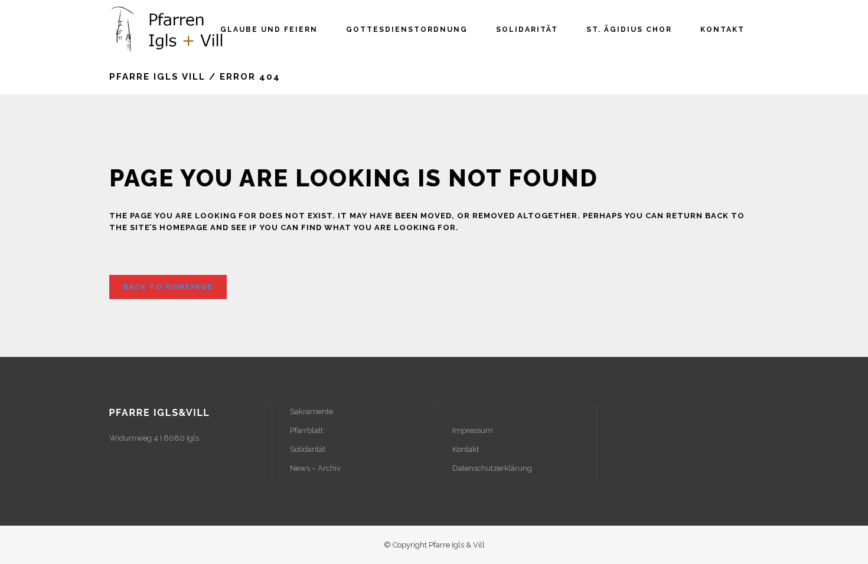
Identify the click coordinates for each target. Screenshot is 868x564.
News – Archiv (315, 468)
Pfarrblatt (306, 430)
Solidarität (307, 449)
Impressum (472, 430)
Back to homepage (168, 287)
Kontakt (465, 449)
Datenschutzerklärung (492, 468)
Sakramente (311, 411)
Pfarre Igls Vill (157, 76)
